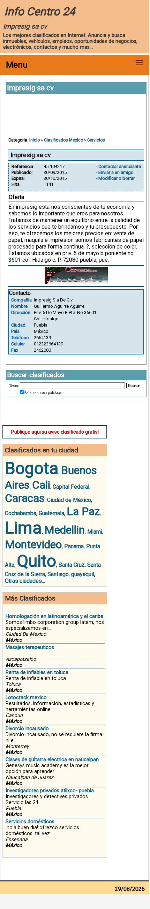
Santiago (58, 574)
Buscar (134, 385)
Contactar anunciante (119, 166)
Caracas (25, 498)
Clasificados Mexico (63, 140)
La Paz (83, 511)
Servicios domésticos (30, 822)
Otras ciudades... (25, 581)
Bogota (32, 468)
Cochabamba (20, 513)
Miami (94, 531)
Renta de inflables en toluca (37, 672)
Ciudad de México (69, 500)
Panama (74, 546)
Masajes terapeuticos (30, 647)
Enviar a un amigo (116, 172)
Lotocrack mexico (26, 698)
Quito (36, 561)
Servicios (96, 140)
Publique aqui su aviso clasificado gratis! (55, 432)
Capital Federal (71, 486)
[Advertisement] (76, 118)
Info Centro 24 (39, 11)
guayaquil (82, 574)
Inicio (34, 140)
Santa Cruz (72, 565)
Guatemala (51, 513)
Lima (23, 528)
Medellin (64, 529)
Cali (41, 484)
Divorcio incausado (27, 729)
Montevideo (33, 544)
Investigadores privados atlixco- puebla (50, 791)
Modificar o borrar (116, 178)
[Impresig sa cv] (76, 281)
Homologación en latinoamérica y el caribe (54, 616)
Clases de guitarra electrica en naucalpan (52, 760)
